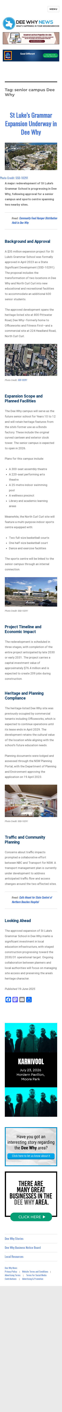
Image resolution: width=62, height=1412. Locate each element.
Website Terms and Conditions (35, 1271)
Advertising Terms (12, 1275)
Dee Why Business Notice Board (23, 1247)
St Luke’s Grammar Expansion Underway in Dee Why (31, 123)
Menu (53, 9)
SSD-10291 (22, 380)
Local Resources (14, 1256)
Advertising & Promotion (32, 1278)
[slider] (34, 1114)
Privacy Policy (11, 1271)
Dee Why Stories (14, 1238)
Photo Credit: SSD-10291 (14, 178)
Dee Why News (11, 1268)
